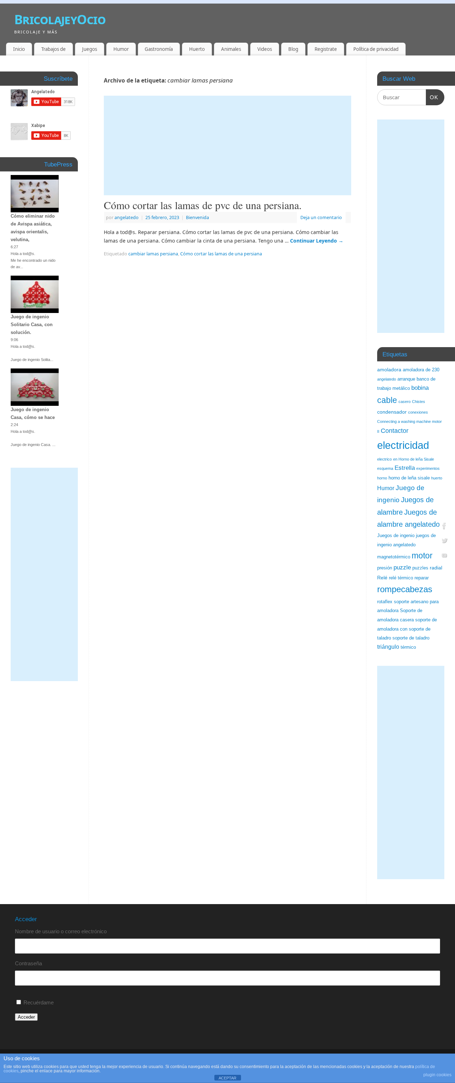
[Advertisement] (227, 145)
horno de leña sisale (409, 478)
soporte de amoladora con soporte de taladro (407, 629)
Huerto (197, 49)
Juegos (89, 49)
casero (404, 401)
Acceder (26, 1017)
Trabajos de (53, 49)
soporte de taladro (410, 638)
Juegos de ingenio (395, 535)
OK (432, 97)
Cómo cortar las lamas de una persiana (221, 254)
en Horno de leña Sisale (413, 459)
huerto (436, 478)
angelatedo (126, 217)
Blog (293, 49)
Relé (382, 577)
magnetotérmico (393, 556)
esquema (385, 468)
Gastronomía (159, 49)
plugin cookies (437, 1074)
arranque (406, 379)
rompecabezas (404, 589)
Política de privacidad (375, 49)
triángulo (388, 647)
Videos (264, 49)
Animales (231, 49)
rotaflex (384, 601)
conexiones (418, 412)
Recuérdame (38, 1002)
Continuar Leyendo (316, 240)
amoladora (389, 369)
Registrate (326, 49)
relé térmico (401, 577)
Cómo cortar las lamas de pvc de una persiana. (203, 205)
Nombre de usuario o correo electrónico (61, 931)
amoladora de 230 (421, 369)
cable (387, 400)
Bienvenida (197, 217)
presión (384, 568)
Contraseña (28, 963)
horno (382, 478)
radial (436, 567)
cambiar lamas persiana (153, 254)
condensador (392, 412)
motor (422, 555)
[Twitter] (444, 541)
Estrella (405, 467)
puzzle (402, 567)
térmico (408, 647)
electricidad (403, 445)
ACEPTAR (227, 1078)
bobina (420, 387)
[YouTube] (444, 556)
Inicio (19, 49)
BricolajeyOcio (60, 19)
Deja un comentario (321, 217)
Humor (121, 49)
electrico (384, 459)
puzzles (420, 568)
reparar (421, 577)
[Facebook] (444, 526)
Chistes (418, 401)
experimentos (428, 468)
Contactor (394, 430)
